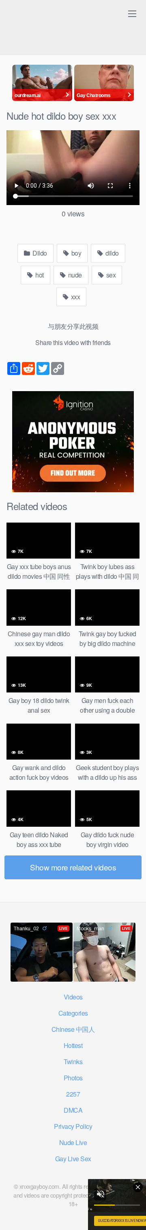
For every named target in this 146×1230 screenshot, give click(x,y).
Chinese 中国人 (73, 1029)
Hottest (73, 1045)
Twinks (73, 1061)
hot (39, 274)
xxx (74, 296)
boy (75, 253)
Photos (73, 1077)
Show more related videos (73, 867)
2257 (73, 1094)
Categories (73, 1013)
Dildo (39, 253)
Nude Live (73, 1142)
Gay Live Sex (73, 1158)
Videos (73, 996)
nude (74, 274)
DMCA (73, 1110)
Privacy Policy (73, 1126)
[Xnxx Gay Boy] (59, 15)
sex (110, 274)
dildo (111, 253)
